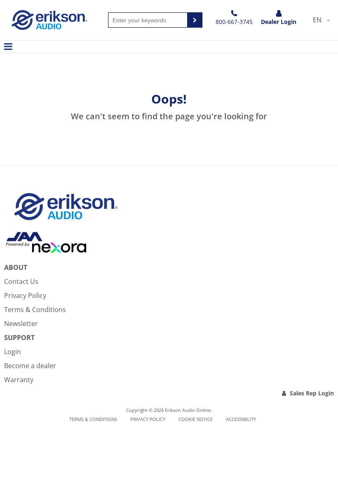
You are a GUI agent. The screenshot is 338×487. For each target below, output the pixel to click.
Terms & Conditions (35, 309)
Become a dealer (30, 365)
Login (12, 351)
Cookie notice (195, 419)
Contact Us (21, 281)
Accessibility (241, 419)
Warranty (18, 379)
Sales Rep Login (312, 393)
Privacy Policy (25, 295)
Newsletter (21, 323)
